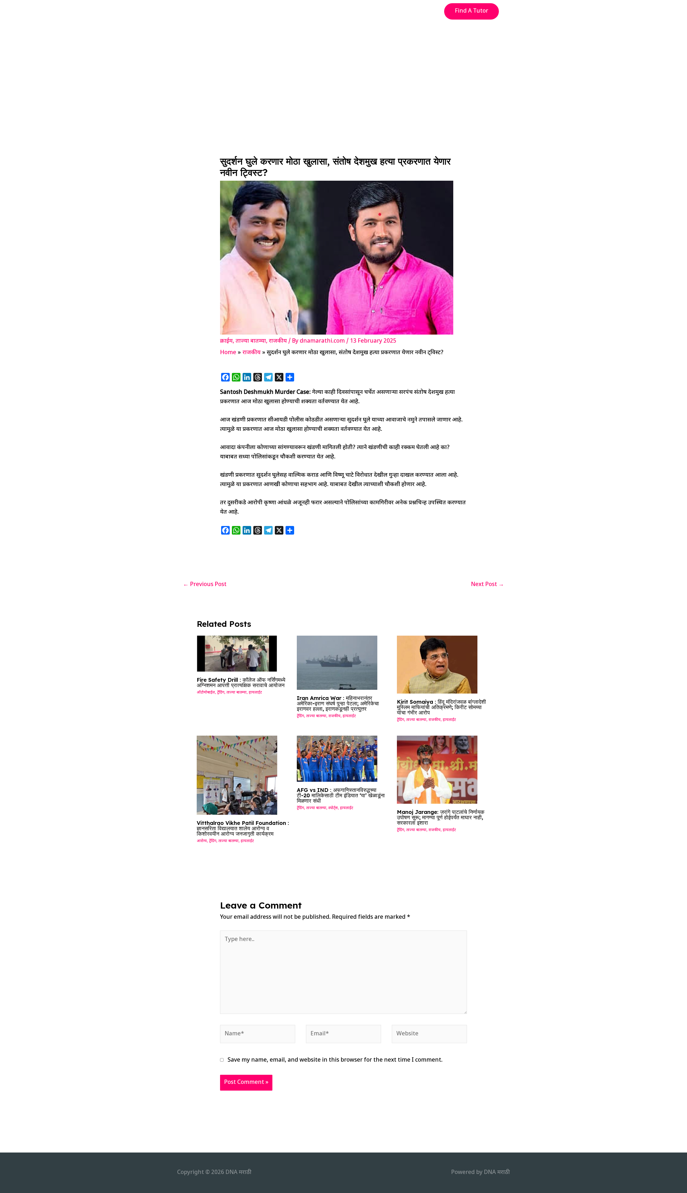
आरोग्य (202, 841)
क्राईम (226, 341)
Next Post (487, 584)
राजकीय (278, 341)
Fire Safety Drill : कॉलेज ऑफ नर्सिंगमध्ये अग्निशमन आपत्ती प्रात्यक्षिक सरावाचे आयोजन (241, 682)
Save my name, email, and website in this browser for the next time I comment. (335, 1060)
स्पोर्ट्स (333, 808)
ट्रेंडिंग (220, 692)
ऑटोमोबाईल (206, 692)
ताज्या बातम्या (251, 341)
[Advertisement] (343, 62)
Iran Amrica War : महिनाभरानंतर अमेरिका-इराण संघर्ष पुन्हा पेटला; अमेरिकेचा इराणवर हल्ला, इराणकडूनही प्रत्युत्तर (338, 703)
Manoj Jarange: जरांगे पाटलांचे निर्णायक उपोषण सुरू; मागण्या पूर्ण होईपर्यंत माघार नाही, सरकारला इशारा (440, 817)
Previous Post (204, 584)
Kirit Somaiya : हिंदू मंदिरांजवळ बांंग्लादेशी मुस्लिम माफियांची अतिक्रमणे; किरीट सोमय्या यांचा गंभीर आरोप (441, 707)
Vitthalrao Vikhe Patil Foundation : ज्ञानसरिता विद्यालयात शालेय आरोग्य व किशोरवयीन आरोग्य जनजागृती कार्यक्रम (243, 828)
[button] (471, 11)
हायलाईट (255, 692)
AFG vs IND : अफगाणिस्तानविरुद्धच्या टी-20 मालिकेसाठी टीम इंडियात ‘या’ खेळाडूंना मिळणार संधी (341, 795)
